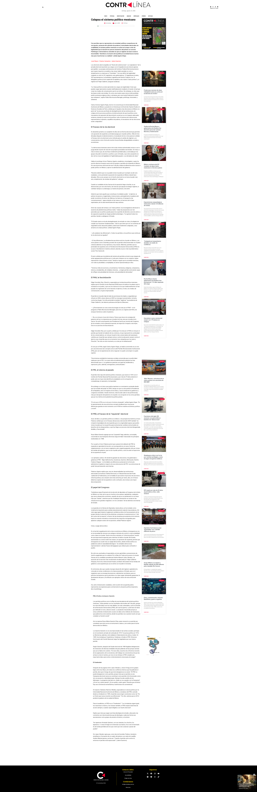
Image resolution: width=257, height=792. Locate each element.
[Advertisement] (116, 755)
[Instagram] (154, 773)
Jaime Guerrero (116, 61)
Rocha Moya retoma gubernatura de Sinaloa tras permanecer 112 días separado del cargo (153, 281)
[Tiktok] (215, 7)
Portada (112, 16)
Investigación (120, 16)
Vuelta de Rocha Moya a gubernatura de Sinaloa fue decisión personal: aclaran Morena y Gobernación (152, 129)
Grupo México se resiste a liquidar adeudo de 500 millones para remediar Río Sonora (154, 564)
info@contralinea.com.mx (128, 784)
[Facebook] (211, 7)
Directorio (128, 787)
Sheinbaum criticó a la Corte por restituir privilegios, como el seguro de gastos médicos (153, 457)
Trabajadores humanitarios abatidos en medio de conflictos (152, 242)
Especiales (136, 16)
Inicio (105, 16)
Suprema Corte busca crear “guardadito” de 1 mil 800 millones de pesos (152, 529)
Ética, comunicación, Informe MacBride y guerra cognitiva (153, 598)
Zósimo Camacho (104, 61)
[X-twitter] (213, 7)
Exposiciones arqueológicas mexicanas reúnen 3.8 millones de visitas (153, 203)
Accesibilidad (128, 775)
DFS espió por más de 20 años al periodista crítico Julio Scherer (153, 491)
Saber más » (146, 105)
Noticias (150, 16)
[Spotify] (147, 776)
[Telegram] (151, 776)
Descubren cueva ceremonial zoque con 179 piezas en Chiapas (153, 319)
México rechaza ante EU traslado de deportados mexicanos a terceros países (153, 166)
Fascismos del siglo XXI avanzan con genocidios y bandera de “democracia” (152, 417)
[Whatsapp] (154, 776)
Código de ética (128, 778)
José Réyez (94, 61)
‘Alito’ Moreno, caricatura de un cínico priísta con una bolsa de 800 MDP (154, 380)
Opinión (144, 16)
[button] (254, 775)
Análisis (129, 16)
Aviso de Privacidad (128, 772)
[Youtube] (218, 7)
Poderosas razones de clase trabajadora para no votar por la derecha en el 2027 (153, 91)
